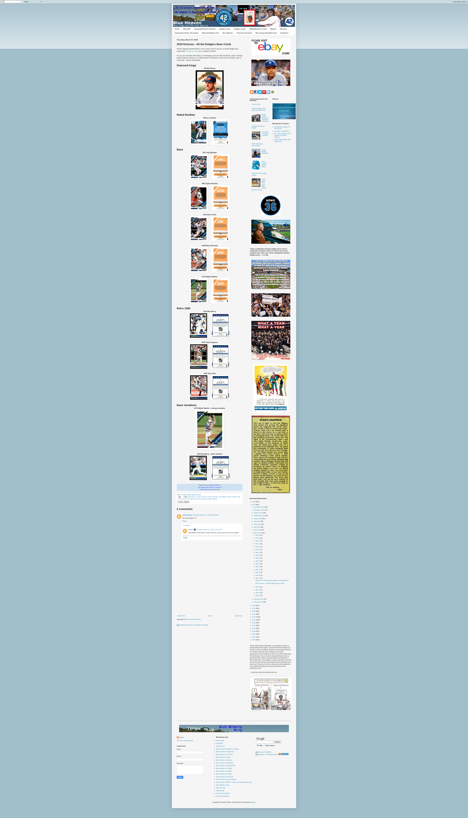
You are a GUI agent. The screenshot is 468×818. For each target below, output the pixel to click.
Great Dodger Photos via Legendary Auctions (265, 117)
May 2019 (257, 527)
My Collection (228, 33)
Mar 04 (258, 593)
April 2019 (257, 530)
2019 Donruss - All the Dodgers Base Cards (269, 583)
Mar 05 (258, 590)
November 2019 (259, 510)
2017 (254, 608)
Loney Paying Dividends (265, 151)
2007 (254, 637)
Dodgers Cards (240, 29)
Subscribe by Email (222, 796)
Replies (187, 525)
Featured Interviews (244, 33)
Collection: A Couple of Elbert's (265, 133)
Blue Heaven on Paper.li (224, 760)
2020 (254, 502)
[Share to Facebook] (186, 502)
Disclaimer (284, 33)
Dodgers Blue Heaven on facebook (211, 487)
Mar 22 (258, 547)
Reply (184, 521)
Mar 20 (258, 552)
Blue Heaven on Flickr (223, 757)
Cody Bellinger (222, 497)
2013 (254, 620)
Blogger (252, 802)
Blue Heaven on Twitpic (224, 771)
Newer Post (181, 616)
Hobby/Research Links (258, 29)
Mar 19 (258, 555)
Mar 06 (258, 587)
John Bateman (188, 515)
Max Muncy (204, 499)
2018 (254, 605)
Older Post (238, 616)
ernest (182, 494)
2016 (254, 611)
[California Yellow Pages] (283, 754)
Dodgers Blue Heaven (206, 489)
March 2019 (258, 533)
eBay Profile (220, 791)
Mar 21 (258, 549)
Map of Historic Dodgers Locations (227, 749)
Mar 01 (258, 595)
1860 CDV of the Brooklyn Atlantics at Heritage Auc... (272, 580)
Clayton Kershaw (213, 497)
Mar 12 (258, 569)
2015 (254, 614)
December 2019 (259, 507)
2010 (254, 628)
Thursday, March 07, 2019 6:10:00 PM (206, 515)
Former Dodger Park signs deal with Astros (259, 109)
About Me (186, 29)
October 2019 (258, 513)
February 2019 (259, 599)
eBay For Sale (221, 788)
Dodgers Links (224, 29)
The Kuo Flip (256, 104)
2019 (254, 505)
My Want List (220, 746)
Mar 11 (258, 572)
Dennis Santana (232, 497)
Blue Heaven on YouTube (224, 777)
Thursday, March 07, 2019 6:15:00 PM (209, 530)
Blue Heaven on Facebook (225, 752)
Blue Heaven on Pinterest (224, 763)
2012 (254, 623)
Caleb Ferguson (202, 497)
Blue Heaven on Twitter (224, 774)
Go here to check (192, 51)
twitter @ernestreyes (214, 485)
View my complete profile (185, 740)
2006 (254, 640)
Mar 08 (258, 575)
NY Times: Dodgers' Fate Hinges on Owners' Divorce (282, 135)
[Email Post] (179, 497)
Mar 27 (258, 541)
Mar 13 (258, 566)
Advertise (283, 29)
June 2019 (257, 524)
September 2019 (259, 516)
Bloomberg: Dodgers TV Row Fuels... (282, 127)
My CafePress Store (222, 785)
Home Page (220, 740)
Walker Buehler (212, 499)
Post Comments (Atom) (193, 619)
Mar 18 (258, 558)
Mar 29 (258, 535)
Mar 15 (258, 561)
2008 (254, 634)
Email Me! (219, 743)
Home (177, 29)
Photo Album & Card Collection (226, 779)
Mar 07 (258, 578)
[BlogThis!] (181, 502)
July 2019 (257, 521)
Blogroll (273, 29)
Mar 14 (258, 564)
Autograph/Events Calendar (204, 29)
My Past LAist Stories (223, 793)
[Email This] (179, 502)
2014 (254, 617)
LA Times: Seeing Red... (282, 131)
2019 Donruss (192, 497)
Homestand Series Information (186, 33)
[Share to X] (183, 502)
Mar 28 (258, 538)
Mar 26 (258, 544)
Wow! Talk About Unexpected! (257, 144)
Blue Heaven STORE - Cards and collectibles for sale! (234, 782)
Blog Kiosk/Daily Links (210, 33)
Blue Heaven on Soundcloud (225, 765)
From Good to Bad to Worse (264, 164)
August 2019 (258, 518)
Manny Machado (195, 499)
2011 (254, 625)
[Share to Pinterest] (188, 502)
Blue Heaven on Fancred (224, 754)
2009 (254, 631)
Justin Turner (185, 499)
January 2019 (258, 602)
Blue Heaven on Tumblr (224, 768)
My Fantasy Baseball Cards (266, 33)
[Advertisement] (210, 595)
